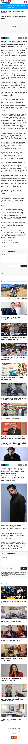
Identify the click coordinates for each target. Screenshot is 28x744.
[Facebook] (2, 38)
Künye (10, 731)
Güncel (9, 11)
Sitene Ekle (13, 733)
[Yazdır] (19, 38)
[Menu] (25, 2)
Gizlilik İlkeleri (20, 731)
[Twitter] (4, 38)
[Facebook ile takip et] (12, 737)
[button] (21, 38)
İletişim (14, 731)
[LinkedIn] (6, 38)
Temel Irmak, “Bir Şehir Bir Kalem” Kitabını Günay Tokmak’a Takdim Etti (16, 6)
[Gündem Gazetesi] (6, 2)
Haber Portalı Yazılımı (7, 742)
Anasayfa (5, 11)
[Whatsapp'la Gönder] (8, 38)
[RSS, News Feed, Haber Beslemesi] (15, 737)
